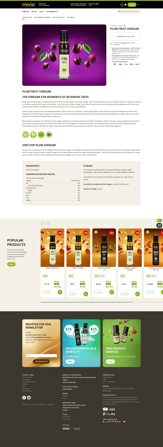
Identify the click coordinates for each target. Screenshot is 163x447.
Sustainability (67, 389)
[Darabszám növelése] (49, 292)
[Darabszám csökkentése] (44, 292)
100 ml (45, 276)
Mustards (25, 384)
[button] (43, 224)
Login (132, 5)
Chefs (64, 398)
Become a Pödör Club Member (121, 48)
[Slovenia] (115, 421)
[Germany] (106, 421)
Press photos (66, 419)
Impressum (50, 404)
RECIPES (34, 11)
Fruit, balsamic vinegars (42, 17)
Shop (11, 264)
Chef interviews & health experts (74, 405)
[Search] (119, 11)
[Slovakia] (111, 421)
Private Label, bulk (69, 382)
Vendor (65, 410)
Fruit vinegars (122, 26)
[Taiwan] (127, 421)
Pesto (24, 386)
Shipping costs (107, 390)
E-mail (104, 379)
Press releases (67, 417)
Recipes (65, 396)
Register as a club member (72, 375)
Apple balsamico (52, 268)
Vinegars (114, 26)
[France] (120, 421)
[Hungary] (104, 421)
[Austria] (108, 421)
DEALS (41, 11)
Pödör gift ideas (26, 391)
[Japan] (124, 421)
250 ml (102, 276)
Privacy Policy (26, 404)
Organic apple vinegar (130, 269)
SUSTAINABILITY (52, 11)
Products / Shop (28, 375)
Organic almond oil (104, 269)
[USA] (117, 421)
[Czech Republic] (113, 421)
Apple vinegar (78, 268)
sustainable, (124, 43)
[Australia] (138, 5)
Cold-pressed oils (26, 18)
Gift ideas (70, 17)
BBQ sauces (25, 388)
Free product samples (70, 387)
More (70, 361)
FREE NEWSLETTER (41, 361)
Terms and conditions (39, 404)
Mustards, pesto (58, 17)
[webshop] (159, 225)
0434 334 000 (111, 382)
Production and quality (71, 407)
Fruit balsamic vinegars (28, 382)
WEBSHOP (25, 11)
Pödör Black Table (69, 403)
